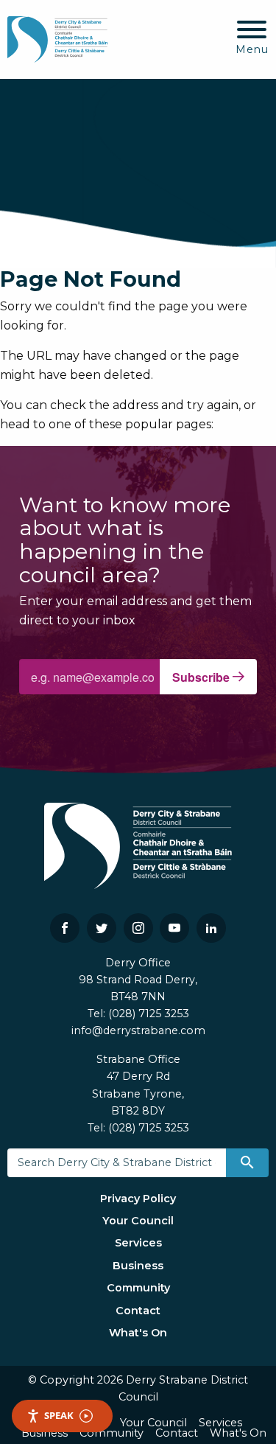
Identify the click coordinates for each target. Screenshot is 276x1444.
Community (138, 1287)
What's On (138, 1332)
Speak (59, 1415)
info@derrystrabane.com (138, 1030)
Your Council (138, 1220)
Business (138, 1265)
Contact (138, 1310)
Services (138, 1242)
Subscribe (202, 677)
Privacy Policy (138, 1198)
